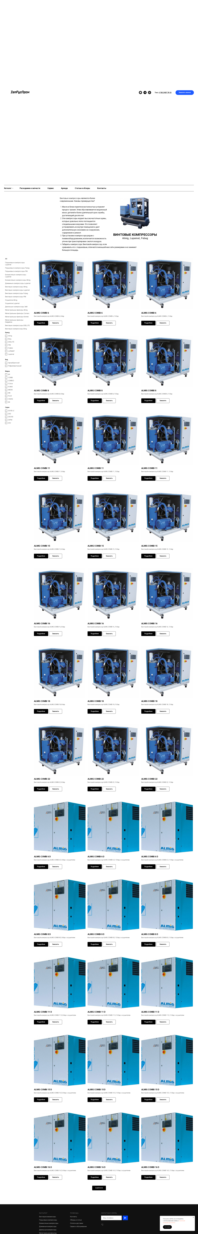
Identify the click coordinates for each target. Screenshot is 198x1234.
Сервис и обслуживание (78, 1226)
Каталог (8, 188)
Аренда (64, 188)
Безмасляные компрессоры (48, 1223)
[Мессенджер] (140, 92)
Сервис (50, 188)
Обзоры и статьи (76, 1220)
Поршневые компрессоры (48, 1220)
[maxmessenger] (149, 92)
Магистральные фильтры (48, 1233)
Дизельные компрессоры (47, 1230)
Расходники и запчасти (30, 188)
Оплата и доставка (76, 1223)
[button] (185, 92)
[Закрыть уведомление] (193, 1217)
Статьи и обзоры (82, 188)
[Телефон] (102, 1224)
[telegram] (145, 92)
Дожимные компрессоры (47, 1226)
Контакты (101, 188)
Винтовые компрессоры (47, 1216)
